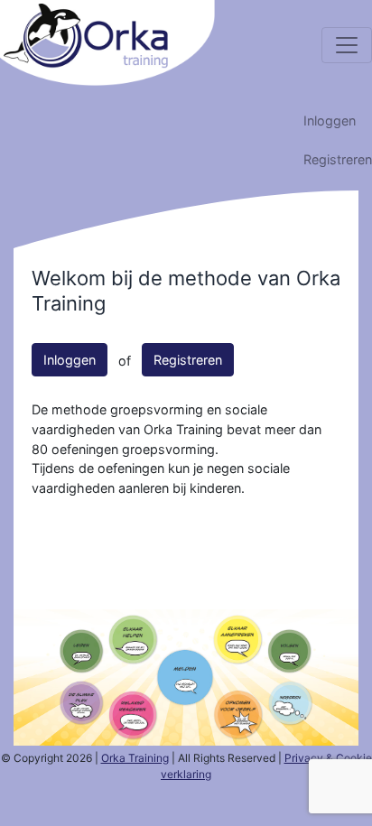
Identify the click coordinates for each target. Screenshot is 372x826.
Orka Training (135, 758)
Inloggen (329, 120)
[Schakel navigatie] (346, 45)
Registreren (337, 159)
